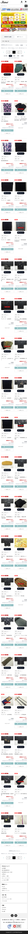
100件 (22, 55)
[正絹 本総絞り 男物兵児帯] (20, 503)
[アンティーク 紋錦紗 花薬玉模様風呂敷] (7, 68)
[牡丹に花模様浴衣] (7, 107)
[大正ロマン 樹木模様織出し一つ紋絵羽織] (7, 503)
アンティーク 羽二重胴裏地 (20, 833)
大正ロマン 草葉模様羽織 (6, 635)
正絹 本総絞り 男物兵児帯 (20, 516)
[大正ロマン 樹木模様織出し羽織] (20, 345)
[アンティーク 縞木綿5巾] (7, 305)
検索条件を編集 (7, 36)
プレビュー (8, 74)
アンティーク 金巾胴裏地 (6, 714)
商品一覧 (7, 41)
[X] (12, 915)
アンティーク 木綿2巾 (19, 200)
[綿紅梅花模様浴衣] (7, 147)
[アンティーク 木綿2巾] (20, 186)
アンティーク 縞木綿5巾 (6, 318)
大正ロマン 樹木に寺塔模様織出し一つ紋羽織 (20, 280)
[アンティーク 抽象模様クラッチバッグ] (7, 463)
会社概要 (4, 868)
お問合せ (4, 874)
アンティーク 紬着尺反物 (6, 675)
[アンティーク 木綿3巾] (20, 147)
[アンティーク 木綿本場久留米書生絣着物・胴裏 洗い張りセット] (20, 107)
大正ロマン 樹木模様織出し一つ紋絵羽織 (7, 517)
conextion (4, 907)
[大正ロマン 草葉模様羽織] (7, 622)
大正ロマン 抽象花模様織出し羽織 (7, 557)
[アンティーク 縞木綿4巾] (7, 384)
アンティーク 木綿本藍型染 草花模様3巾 (20, 240)
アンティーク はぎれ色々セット (7, 359)
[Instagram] (15, 915)
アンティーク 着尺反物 (19, 595)
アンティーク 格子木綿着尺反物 (20, 794)
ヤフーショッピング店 (6, 899)
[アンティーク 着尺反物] (20, 582)
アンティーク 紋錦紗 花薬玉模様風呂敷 (7, 82)
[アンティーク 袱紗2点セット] (20, 542)
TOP (3, 41)
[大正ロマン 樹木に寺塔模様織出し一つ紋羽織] (20, 266)
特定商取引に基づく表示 (7, 872)
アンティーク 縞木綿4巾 (6, 398)
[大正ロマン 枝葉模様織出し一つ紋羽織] (20, 463)
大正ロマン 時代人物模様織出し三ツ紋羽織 (20, 319)
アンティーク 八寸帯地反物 (20, 714)
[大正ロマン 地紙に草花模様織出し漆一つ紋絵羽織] (20, 384)
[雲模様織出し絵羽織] (20, 740)
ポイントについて (6, 878)
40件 (10, 55)
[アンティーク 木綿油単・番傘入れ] (20, 68)
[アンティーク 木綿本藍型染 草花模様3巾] (20, 226)
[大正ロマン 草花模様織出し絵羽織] (20, 424)
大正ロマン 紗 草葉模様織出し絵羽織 (20, 676)
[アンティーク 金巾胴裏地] (7, 701)
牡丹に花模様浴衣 (4, 121)
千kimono (4, 909)
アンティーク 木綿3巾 (19, 160)
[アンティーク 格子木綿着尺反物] (20, 780)
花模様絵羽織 (3, 833)
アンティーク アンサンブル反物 (20, 636)
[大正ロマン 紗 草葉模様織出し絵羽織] (20, 661)
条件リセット (20, 36)
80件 (18, 55)
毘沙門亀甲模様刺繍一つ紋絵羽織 (7, 794)
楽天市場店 (4, 897)
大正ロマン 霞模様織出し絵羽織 (7, 280)
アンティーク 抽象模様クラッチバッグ (7, 478)
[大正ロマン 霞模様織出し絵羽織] (7, 266)
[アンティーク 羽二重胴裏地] (20, 819)
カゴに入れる (8, 90)
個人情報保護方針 (6, 870)
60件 (14, 55)
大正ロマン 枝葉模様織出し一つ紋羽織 (20, 478)
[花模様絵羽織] (7, 819)
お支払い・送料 (5, 876)
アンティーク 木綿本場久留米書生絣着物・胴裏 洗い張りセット (20, 119)
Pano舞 (3, 911)
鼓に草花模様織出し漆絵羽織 (7, 754)
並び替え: (17, 45)
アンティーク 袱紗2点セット (20, 556)
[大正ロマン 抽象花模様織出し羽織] (7, 542)
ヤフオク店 (4, 900)
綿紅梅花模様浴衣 (4, 160)
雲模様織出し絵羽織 (18, 754)
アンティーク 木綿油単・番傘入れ (20, 82)
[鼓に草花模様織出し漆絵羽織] (7, 740)
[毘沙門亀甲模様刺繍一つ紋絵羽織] (7, 780)
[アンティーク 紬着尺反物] (7, 661)
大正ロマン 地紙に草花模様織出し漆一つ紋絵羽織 (20, 399)
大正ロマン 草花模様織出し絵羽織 (20, 438)
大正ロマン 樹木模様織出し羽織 (20, 359)
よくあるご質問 (5, 880)
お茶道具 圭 (4, 888)
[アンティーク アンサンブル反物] (20, 622)
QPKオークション (6, 890)
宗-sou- (3, 886)
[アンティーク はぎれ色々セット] (7, 345)
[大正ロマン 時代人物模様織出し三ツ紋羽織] (20, 305)
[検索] (26, 6)
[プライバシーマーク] (9, 926)
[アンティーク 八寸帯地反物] (20, 701)
